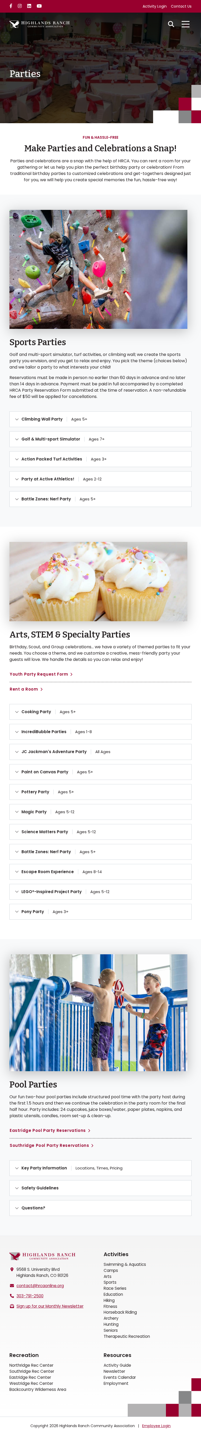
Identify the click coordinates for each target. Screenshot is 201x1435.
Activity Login (155, 6)
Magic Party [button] (47, 812)
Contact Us (181, 6)
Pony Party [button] (45, 911)
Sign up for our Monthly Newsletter (49, 1306)
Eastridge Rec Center (30, 1377)
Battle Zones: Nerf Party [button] (58, 499)
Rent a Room (24, 689)
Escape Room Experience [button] (61, 871)
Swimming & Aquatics (125, 1264)
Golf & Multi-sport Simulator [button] (63, 439)
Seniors (111, 1330)
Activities (116, 1254)
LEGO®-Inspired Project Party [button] (65, 891)
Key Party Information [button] (71, 1168)
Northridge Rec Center (31, 1365)
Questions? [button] (33, 1208)
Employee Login (156, 1425)
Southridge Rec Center (31, 1371)
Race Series (115, 1288)
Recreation (24, 1355)
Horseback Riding (120, 1312)
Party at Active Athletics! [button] (61, 479)
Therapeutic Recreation (127, 1336)
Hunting (111, 1324)
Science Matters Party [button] (58, 832)
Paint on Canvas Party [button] (57, 772)
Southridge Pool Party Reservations (49, 1145)
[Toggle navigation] (186, 24)
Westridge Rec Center (31, 1383)
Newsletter (114, 1371)
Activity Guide (117, 1365)
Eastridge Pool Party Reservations (48, 1130)
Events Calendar (120, 1377)
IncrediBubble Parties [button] (56, 731)
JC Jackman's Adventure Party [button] (65, 751)
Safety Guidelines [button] (40, 1188)
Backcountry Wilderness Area (37, 1389)
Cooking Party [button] (48, 711)
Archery (111, 1318)
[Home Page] (42, 1256)
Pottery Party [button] (47, 792)
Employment (116, 1383)
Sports (110, 1282)
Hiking (109, 1300)
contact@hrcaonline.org (40, 1285)
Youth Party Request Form (39, 674)
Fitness (110, 1306)
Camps (111, 1270)
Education (113, 1294)
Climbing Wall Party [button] (54, 419)
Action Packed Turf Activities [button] (64, 459)
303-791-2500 (29, 1296)
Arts (107, 1276)
